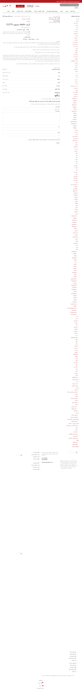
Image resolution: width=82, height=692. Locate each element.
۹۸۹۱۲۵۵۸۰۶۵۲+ (30, 5)
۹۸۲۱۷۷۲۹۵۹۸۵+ (30, 6)
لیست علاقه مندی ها (35, 454)
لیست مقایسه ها (36, 456)
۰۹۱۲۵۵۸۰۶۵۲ (61, 1)
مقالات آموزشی (36, 452)
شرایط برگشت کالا (72, 658)
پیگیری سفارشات (20, 6)
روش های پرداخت (72, 651)
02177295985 (44, 458)
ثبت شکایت (74, 660)
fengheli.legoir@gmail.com (47, 462)
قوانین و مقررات (36, 458)
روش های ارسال (73, 654)
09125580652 (44, 459)
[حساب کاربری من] (13, 6)
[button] (31, 461)
